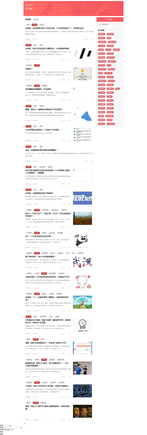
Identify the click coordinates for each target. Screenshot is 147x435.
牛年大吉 (111, 81)
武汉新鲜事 (53, 273)
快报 (100, 73)
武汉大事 (52, 233)
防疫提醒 (101, 104)
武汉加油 (42, 167)
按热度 (28, 19)
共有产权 (101, 77)
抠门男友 (116, 49)
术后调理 (101, 92)
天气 (51, 316)
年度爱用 (110, 92)
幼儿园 (42, 24)
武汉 (41, 45)
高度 (1, 427)
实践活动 (110, 34)
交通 (35, 316)
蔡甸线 (37, 359)
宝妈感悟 (29, 85)
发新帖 (110, 19)
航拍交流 (101, 88)
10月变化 (29, 273)
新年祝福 (101, 84)
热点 (35, 45)
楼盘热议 (101, 38)
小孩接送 (101, 45)
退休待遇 (110, 45)
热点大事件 (43, 316)
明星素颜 (101, 112)
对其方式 (3, 429)
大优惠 (51, 293)
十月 (67, 253)
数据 (35, 146)
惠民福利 (52, 359)
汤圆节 (101, 116)
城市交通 (29, 382)
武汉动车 (61, 273)
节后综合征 (102, 69)
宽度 (1, 425)
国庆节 (28, 339)
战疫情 (42, 106)
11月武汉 (29, 233)
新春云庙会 (102, 81)
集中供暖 (44, 253)
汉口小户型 (108, 73)
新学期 (101, 49)
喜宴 (109, 38)
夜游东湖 (110, 100)
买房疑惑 (110, 53)
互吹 (109, 65)
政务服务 (110, 104)
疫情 (41, 126)
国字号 (28, 402)
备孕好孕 (29, 65)
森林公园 (43, 402)
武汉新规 (60, 233)
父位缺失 (110, 112)
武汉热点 (53, 382)
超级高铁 (29, 253)
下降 (35, 189)
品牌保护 (110, 108)
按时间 (36, 19)
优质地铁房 (102, 42)
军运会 (52, 253)
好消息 (34, 24)
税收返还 (101, 34)
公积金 (37, 273)
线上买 (109, 96)
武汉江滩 (64, 210)
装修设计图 (110, 116)
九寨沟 (44, 293)
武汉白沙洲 (45, 210)
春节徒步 (101, 53)
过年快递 (110, 84)
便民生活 (29, 359)
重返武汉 (111, 69)
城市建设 (29, 210)
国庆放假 (29, 293)
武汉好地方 (55, 210)
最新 (41, 146)
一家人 (108, 49)
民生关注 (44, 382)
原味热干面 (112, 61)
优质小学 (110, 77)
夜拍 (117, 88)
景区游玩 (59, 293)
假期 (42, 339)
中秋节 (57, 316)
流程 (35, 167)
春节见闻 (101, 65)
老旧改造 (110, 88)
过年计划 (101, 108)
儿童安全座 (111, 57)
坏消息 (44, 233)
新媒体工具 (112, 42)
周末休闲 (61, 382)
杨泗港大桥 (61, 359)
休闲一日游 (102, 61)
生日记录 (101, 100)
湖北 (35, 106)
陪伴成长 (44, 85)
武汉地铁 (80, 253)
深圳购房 (101, 57)
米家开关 (101, 96)
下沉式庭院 (111, 123)
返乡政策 (101, 120)
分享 (28, 24)
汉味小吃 (101, 123)
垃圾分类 (60, 253)
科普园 (109, 120)
